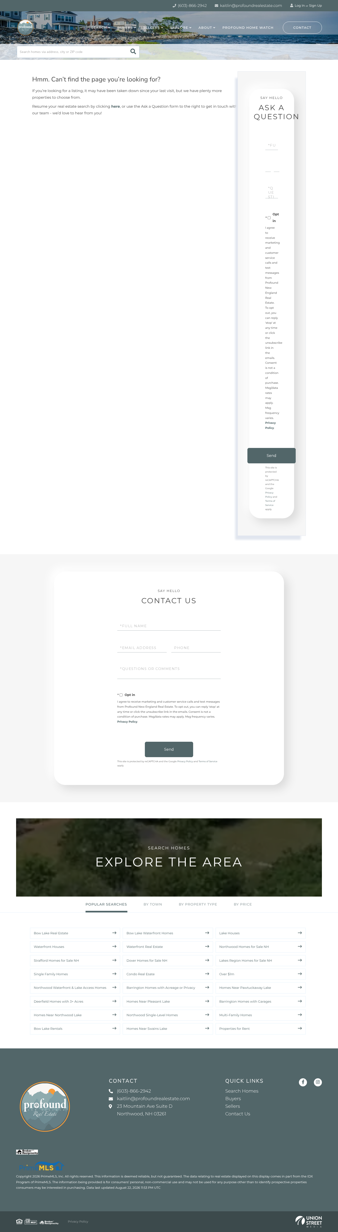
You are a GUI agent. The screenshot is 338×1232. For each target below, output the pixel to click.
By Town (152, 904)
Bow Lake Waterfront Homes (149, 933)
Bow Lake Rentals (48, 1029)
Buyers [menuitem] (125, 28)
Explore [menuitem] (179, 28)
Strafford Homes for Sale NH (56, 960)
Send (271, 455)
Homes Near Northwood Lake (58, 1015)
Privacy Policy (127, 722)
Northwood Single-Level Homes (152, 1015)
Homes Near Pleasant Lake (148, 1001)
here (115, 106)
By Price (243, 904)
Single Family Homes (51, 974)
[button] (133, 52)
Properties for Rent (234, 1029)
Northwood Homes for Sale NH (244, 947)
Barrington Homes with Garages (245, 1001)
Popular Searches (106, 904)
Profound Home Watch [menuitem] (248, 28)
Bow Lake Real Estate (51, 933)
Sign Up (315, 5)
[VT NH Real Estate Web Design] (308, 1221)
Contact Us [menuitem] (237, 1114)
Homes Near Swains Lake (146, 1029)
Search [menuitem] (99, 28)
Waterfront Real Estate (144, 947)
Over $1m (226, 974)
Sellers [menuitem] (151, 28)
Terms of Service (208, 761)
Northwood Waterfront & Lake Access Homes (70, 988)
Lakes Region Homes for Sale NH (245, 960)
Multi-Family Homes (235, 1015)
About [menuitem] (205, 28)
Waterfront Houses (49, 947)
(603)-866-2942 (192, 5)
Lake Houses (229, 933)
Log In (299, 5)
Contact (302, 28)
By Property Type (198, 904)
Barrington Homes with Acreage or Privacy (160, 988)
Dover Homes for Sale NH (146, 960)
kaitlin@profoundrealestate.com (250, 5)
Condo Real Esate (140, 974)
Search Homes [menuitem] (241, 1091)
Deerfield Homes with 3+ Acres (58, 1001)
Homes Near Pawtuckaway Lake (245, 988)
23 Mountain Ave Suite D (144, 1110)
